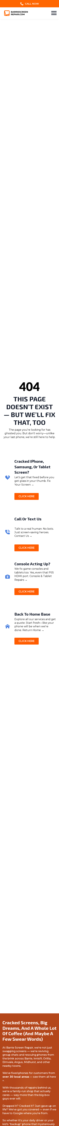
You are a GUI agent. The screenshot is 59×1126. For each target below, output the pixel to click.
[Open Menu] (54, 13)
